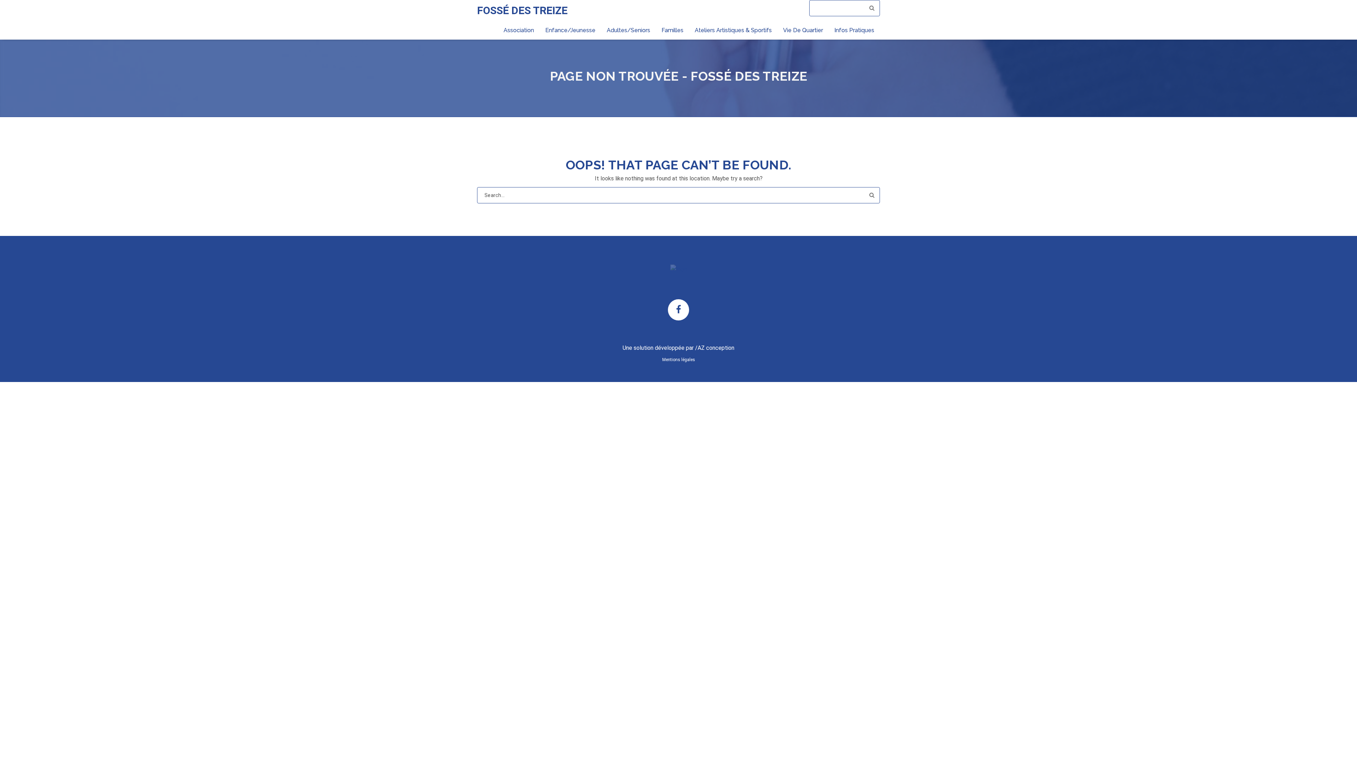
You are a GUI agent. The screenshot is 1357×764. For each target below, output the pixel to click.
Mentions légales (678, 359)
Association (519, 30)
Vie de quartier (803, 30)
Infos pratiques (854, 30)
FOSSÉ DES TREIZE (522, 10)
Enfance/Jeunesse (570, 30)
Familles (672, 30)
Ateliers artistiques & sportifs (733, 30)
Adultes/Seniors (628, 30)
